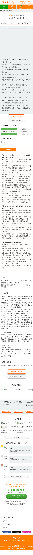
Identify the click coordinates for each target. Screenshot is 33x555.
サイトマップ (6, 514)
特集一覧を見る (16, 437)
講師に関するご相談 (16, 120)
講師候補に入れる (16, 116)
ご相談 (12, 8)
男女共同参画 (24, 134)
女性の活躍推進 (24, 131)
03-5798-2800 (17, 490)
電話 (4, 8)
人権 (8, 134)
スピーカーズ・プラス (8, 524)
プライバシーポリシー (8, 517)
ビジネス (8, 129)
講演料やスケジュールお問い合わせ (18, 496)
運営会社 (5, 528)
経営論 (24, 129)
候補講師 (20, 7)
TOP (1, 11)
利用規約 (5, 521)
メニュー (29, 8)
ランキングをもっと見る (16, 476)
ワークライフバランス (9, 131)
